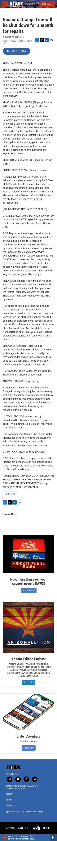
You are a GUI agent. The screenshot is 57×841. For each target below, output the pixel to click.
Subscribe (28, 682)
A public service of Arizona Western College (24, 812)
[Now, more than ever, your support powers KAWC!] (28, 554)
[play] (4, 837)
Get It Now (28, 747)
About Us (10, 794)
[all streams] (53, 837)
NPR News (10, 494)
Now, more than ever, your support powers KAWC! (28, 581)
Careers (9, 800)
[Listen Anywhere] (28, 712)
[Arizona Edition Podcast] (28, 627)
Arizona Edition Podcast (28, 659)
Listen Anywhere (28, 736)
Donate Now (28, 590)
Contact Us (10, 806)
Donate (48, 4)
